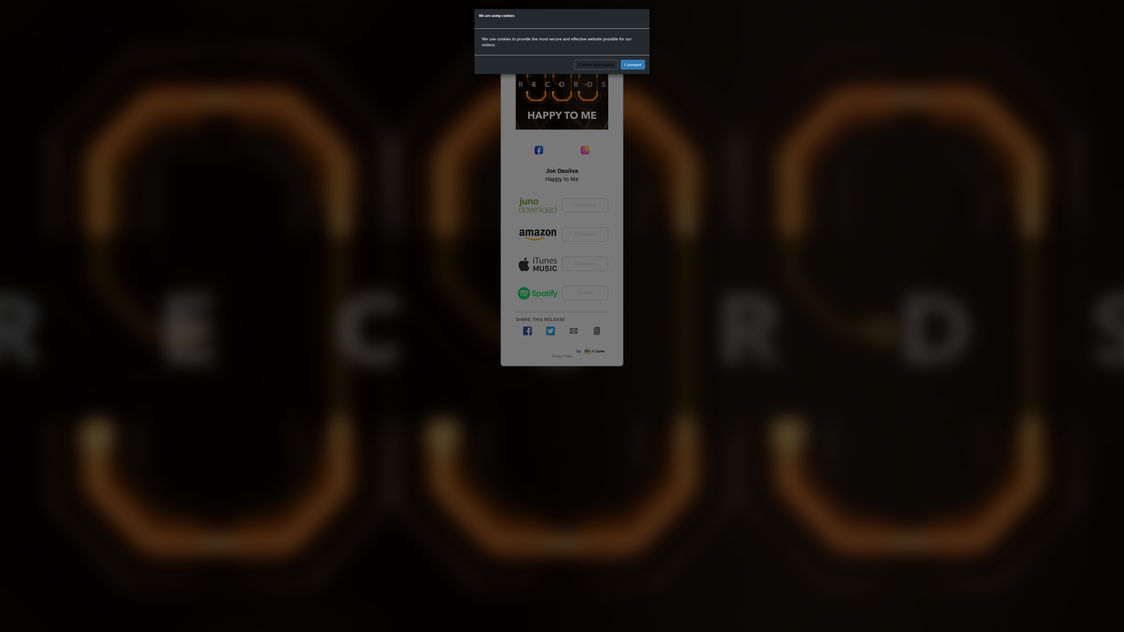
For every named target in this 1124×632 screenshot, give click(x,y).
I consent (632, 64)
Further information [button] (596, 64)
